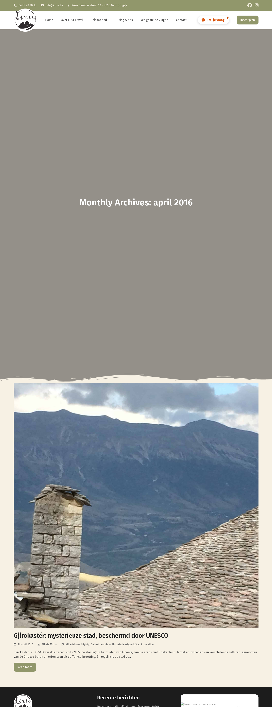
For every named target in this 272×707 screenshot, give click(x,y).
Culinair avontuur (101, 644)
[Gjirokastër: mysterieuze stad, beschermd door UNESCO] (136, 505)
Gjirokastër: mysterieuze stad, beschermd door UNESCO (91, 635)
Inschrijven (247, 20)
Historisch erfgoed (123, 644)
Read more (24, 667)
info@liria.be (54, 5)
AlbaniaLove (73, 644)
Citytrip (85, 644)
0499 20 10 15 (27, 5)
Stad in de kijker (144, 644)
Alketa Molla (49, 644)
